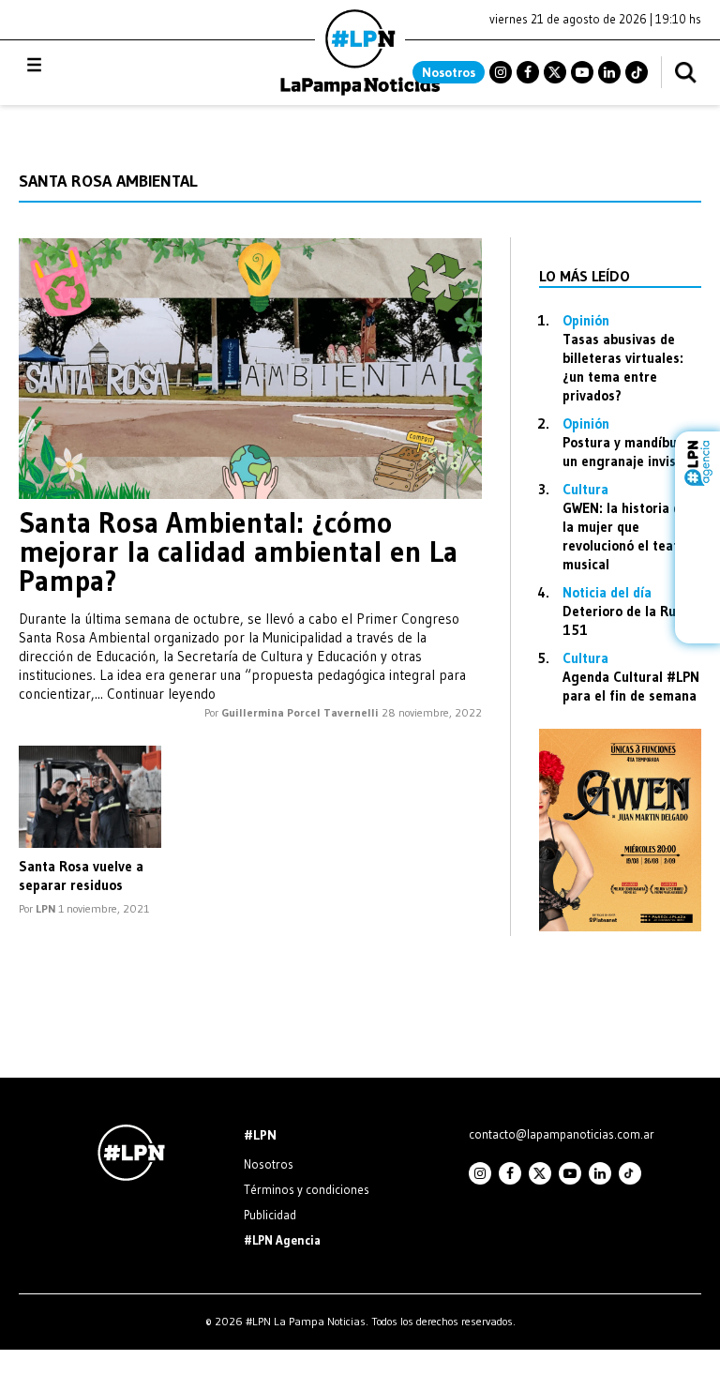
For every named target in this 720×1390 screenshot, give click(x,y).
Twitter (555, 72)
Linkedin (609, 72)
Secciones (85, 65)
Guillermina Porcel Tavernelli (300, 712)
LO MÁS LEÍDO (584, 275)
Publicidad (270, 1214)
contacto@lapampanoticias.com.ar (561, 1133)
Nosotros (448, 72)
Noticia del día (607, 592)
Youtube (582, 72)
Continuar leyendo (161, 694)
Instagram (500, 72)
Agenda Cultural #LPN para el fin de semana (630, 686)
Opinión (585, 320)
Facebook (528, 72)
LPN (45, 908)
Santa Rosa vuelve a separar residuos (81, 875)
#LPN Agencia (282, 1239)
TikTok (636, 72)
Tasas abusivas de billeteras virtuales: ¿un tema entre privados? (622, 367)
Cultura (585, 489)
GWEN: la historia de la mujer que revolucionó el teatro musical (627, 536)
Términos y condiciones (306, 1189)
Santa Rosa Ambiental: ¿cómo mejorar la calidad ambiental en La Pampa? (238, 551)
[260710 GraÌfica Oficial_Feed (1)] (620, 926)
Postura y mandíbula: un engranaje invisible (630, 451)
